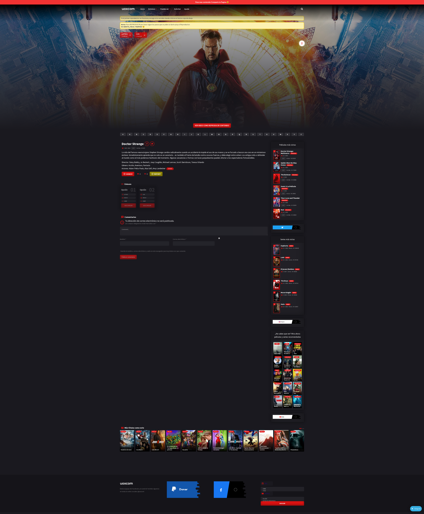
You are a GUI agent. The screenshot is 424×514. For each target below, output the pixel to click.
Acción (131, 165)
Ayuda (186, 9)
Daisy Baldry (134, 162)
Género (267, 493)
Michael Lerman (169, 162)
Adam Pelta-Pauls (136, 168)
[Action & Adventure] (282, 501)
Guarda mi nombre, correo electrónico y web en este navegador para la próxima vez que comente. (153, 251)
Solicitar (177, 9)
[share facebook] (147, 144)
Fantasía (146, 165)
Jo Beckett (144, 162)
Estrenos (151, 9)
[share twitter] (152, 144)
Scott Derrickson (183, 162)
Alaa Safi (148, 168)
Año (266, 483)
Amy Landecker (159, 168)
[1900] (282, 489)
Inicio (142, 9)
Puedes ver (164, 9)
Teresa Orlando (197, 162)
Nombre (123, 239)
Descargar (128, 206)
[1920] (282, 491)
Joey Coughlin (156, 162)
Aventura (138, 165)
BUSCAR (282, 503)
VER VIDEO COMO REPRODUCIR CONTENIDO (212, 125)
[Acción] (282, 499)
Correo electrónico (179, 239)
